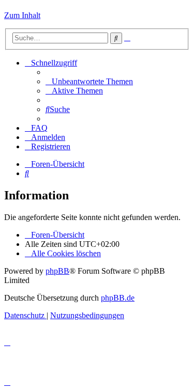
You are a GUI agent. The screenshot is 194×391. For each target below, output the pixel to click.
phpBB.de (118, 297)
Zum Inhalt (22, 15)
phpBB (57, 271)
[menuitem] (89, 81)
